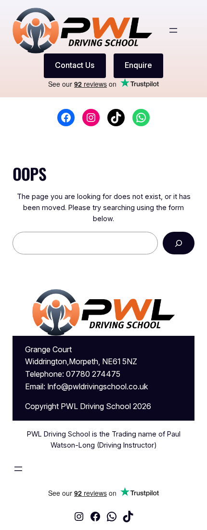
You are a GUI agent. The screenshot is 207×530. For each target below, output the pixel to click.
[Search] (179, 243)
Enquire (138, 65)
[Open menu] (173, 30)
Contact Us (74, 65)
